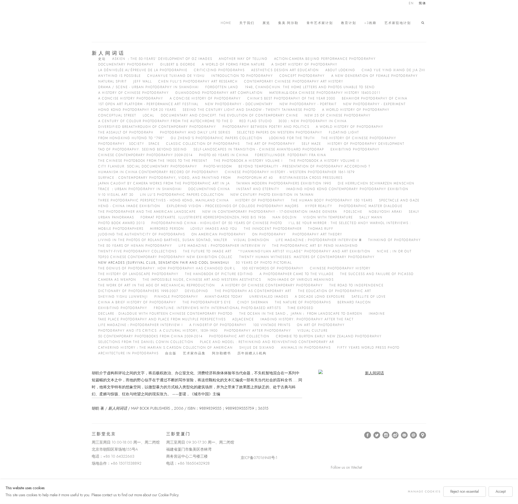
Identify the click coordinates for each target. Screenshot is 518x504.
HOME (226, 23)
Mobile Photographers (121, 229)
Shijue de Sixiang (257, 347)
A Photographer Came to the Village (297, 274)
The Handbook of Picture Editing (219, 274)
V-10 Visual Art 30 (116, 195)
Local (148, 115)
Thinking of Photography (394, 240)
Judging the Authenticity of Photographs (141, 234)
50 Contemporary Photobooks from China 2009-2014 (150, 336)
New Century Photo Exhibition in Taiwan (272, 195)
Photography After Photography (257, 330)
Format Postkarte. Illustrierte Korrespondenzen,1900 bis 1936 (203, 217)
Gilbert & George (177, 64)
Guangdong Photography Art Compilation (219, 93)
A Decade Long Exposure (320, 296)
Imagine (377, 313)
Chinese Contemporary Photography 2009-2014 (145, 155)
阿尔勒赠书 (221, 353)
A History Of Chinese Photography (133, 93)
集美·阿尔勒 (288, 23)
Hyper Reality (318, 206)
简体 (422, 3)
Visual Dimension (251, 240)
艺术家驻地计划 (397, 23)
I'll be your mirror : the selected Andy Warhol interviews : (350, 223)
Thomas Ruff (320, 229)
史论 (102, 59)
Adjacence (243, 319)
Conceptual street (117, 115)
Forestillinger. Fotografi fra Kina (290, 155)
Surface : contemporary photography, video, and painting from (164, 178)
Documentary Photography (126, 64)
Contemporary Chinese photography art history (293, 81)
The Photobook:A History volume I (248, 161)
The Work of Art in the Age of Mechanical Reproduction (156, 285)
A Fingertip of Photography (218, 325)
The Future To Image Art (207, 251)
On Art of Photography (321, 325)
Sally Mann (371, 217)
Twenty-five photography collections (137, 251)
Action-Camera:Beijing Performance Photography (325, 59)
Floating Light (344, 132)
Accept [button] (501, 491)
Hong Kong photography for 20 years (137, 110)
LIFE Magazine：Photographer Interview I (140, 325)
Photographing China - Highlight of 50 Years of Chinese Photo (216, 223)
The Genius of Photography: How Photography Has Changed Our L (166, 268)
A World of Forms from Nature (233, 64)
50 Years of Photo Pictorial (264, 262)
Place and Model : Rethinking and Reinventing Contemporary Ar (267, 342)
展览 (266, 23)
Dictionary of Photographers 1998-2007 (138, 291)
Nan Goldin (284, 217)
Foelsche (353, 212)
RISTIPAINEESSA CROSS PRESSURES (311, 178)
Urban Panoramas (116, 217)
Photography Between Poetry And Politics (266, 127)
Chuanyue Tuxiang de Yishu (176, 76)
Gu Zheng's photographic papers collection (217, 138)
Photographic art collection (239, 336)
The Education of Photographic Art (334, 291)
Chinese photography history (340, 268)
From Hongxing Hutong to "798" (131, 138)
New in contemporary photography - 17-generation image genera (269, 212)
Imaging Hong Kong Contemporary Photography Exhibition (347, 189)
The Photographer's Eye (207, 302)
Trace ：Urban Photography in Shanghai (140, 189)
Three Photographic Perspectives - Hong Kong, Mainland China (163, 200)
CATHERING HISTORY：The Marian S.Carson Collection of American (165, 347)
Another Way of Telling (243, 59)
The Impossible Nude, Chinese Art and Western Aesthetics (202, 279)
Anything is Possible (119, 76)
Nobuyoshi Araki (385, 212)
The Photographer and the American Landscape (147, 212)
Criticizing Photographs (219, 70)
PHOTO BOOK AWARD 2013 (121, 223)
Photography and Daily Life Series (195, 132)
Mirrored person (167, 229)
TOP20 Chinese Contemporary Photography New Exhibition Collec (165, 257)
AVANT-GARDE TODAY (224, 296)
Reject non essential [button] (464, 491)
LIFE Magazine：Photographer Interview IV (222, 246)
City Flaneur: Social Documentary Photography (147, 166)
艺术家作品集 (194, 353)
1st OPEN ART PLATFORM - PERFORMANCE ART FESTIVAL (148, 104)
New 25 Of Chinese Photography (338, 115)
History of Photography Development (366, 144)
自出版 (170, 353)
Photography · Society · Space (129, 144)
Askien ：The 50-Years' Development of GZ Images (162, 59)
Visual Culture (313, 330)
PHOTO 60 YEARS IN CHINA (223, 155)
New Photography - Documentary (239, 104)
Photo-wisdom (218, 166)
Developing (196, 291)
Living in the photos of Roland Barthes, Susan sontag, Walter (162, 240)
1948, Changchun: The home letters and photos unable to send (310, 87)
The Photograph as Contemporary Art (253, 291)
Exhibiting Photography (355, 149)
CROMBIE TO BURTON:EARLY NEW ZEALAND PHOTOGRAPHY (329, 336)
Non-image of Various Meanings (301, 279)
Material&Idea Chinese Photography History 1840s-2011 (324, 93)
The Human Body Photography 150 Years (332, 200)
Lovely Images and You (213, 229)
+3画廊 (370, 23)
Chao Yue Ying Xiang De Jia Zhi (393, 70)
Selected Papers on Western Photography (279, 132)
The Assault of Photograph (126, 132)
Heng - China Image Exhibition (129, 206)
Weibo (395, 435)
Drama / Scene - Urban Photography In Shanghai (148, 87)
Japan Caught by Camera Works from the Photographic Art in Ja (164, 183)
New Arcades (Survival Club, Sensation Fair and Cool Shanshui (163, 262)
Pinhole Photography (176, 296)
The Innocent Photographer (273, 229)
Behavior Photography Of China (374, 98)
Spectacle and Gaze (399, 200)
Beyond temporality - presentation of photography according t (304, 166)
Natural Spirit (112, 81)
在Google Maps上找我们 (422, 435)
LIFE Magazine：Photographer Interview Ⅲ (319, 240)
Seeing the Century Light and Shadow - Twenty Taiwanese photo (249, 110)
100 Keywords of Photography (273, 268)
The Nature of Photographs (303, 302)
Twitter (376, 435)
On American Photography (219, 234)
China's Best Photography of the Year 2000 (291, 98)
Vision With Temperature (328, 217)
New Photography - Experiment (374, 104)
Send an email (413, 435)
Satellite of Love (369, 296)
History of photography (260, 200)
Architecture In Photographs (128, 353)
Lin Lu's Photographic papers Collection (182, 195)
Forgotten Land (221, 87)
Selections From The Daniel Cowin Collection (145, 342)
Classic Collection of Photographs (203, 144)
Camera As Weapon (117, 279)
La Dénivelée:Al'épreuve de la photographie (143, 70)
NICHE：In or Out (394, 251)
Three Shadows (129, 23)
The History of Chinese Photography (358, 138)
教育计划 (348, 23)
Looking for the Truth (292, 138)
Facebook (367, 435)
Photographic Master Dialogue (371, 206)
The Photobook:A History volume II (324, 161)
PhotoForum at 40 (255, 178)
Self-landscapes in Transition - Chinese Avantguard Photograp (258, 149)
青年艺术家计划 (319, 23)
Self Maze (311, 144)
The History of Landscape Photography (138, 274)
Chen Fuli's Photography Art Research (198, 81)
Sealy (414, 212)
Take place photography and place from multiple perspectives (162, 319)
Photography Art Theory (317, 234)
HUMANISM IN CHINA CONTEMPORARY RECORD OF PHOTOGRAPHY (158, 172)
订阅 (404, 435)
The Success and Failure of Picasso (377, 274)
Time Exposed (300, 308)
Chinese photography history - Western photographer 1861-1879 (290, 172)
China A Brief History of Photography (137, 302)
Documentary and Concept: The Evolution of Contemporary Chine (229, 115)
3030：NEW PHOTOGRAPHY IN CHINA (312, 121)
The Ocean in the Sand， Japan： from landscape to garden (300, 313)
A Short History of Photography (304, 64)
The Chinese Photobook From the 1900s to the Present (152, 161)
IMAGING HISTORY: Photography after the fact (307, 319)
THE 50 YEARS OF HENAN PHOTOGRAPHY (135, 246)
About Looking (340, 70)
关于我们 (246, 23)
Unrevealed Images (268, 296)
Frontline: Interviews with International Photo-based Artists (217, 308)
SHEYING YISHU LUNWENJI (123, 296)
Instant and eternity (258, 189)
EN (411, 3)
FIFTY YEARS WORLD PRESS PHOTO (368, 347)
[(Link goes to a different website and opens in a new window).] (242, 435)
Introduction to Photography (242, 76)
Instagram (386, 435)
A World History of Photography (356, 110)
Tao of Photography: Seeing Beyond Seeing (142, 149)
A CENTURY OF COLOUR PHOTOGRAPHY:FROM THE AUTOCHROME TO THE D (165, 121)
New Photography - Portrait (308, 104)
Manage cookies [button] (424, 491)
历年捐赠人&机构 (252, 353)
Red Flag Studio (255, 121)
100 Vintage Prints (272, 325)
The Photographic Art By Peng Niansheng (315, 246)
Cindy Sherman (252, 302)
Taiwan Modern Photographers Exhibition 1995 (283, 183)
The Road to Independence (356, 285)
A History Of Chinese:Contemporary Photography (272, 285)
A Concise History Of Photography (205, 98)
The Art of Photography (270, 144)
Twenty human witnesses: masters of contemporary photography (307, 257)
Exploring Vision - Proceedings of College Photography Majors (233, 206)
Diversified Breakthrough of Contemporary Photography (157, 127)
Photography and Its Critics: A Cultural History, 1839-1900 (158, 330)
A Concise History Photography (130, 98)
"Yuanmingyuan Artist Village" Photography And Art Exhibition (304, 251)
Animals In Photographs (306, 347)
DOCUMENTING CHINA (209, 189)
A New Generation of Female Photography (374, 76)
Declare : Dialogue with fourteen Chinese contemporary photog (165, 313)
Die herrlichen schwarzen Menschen (376, 183)
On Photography (269, 234)
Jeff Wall (142, 81)
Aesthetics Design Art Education (285, 70)
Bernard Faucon (354, 302)
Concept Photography (302, 76)
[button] (423, 23)
